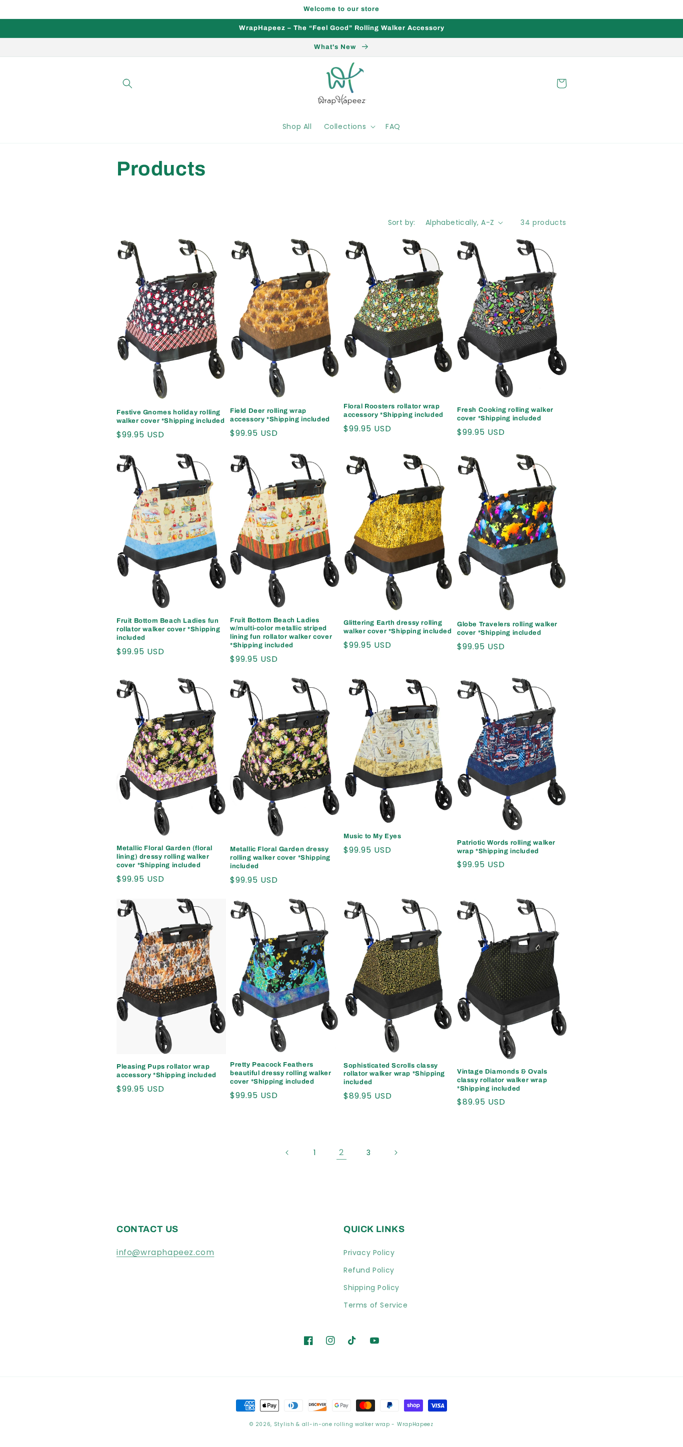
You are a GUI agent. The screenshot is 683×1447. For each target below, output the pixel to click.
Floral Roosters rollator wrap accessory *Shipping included (394, 410)
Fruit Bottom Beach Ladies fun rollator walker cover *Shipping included (168, 629)
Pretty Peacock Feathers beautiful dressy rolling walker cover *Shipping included (281, 1073)
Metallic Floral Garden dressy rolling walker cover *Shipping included (280, 858)
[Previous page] (287, 1153)
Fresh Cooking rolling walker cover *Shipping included (505, 414)
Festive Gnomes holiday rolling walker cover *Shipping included (170, 416)
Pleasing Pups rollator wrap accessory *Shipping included (166, 1071)
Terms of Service (376, 1305)
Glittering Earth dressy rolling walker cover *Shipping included (398, 627)
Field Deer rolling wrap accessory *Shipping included (280, 415)
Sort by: (402, 222)
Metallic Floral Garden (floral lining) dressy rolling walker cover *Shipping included (164, 857)
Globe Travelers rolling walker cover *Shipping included (507, 628)
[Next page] (395, 1153)
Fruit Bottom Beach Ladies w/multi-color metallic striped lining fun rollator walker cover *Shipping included (281, 633)
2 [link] (341, 1152)
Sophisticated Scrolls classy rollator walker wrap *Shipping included (394, 1074)
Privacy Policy (369, 1253)
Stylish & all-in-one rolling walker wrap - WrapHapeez (354, 1424)
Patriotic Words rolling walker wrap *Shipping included (506, 847)
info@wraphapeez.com (165, 1252)
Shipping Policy (372, 1288)
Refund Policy (369, 1270)
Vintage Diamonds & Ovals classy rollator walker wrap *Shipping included (502, 1080)
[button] (127, 83)
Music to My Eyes (373, 836)
